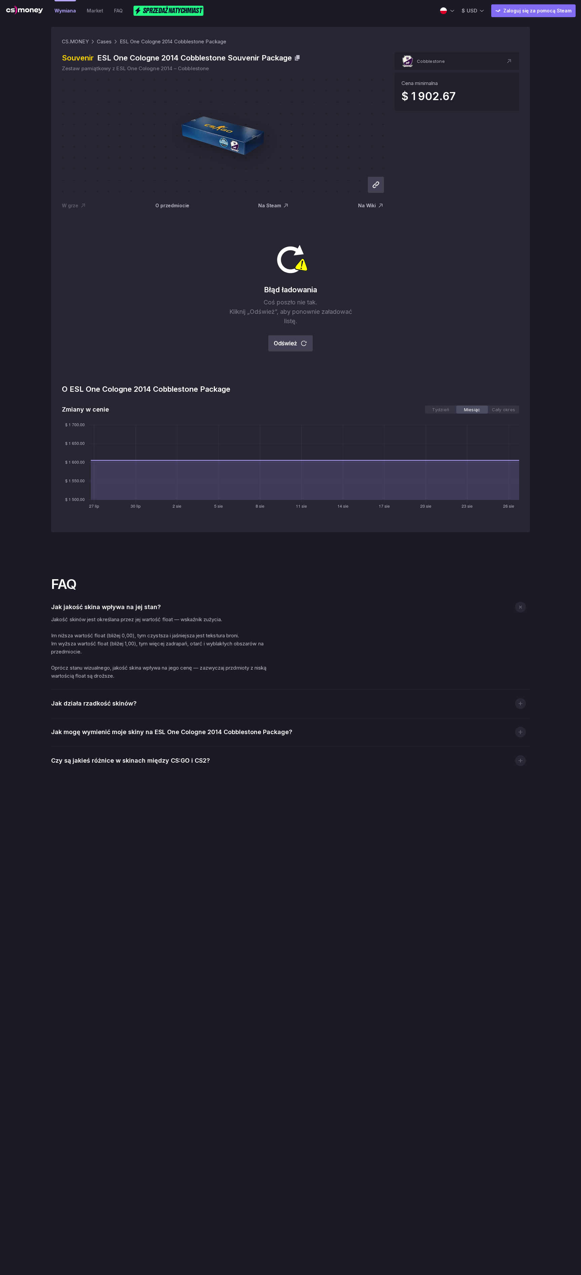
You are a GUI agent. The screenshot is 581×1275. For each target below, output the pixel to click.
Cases (104, 41)
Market (95, 10)
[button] (457, 61)
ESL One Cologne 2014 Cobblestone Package (173, 41)
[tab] (440, 410)
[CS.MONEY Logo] (24, 11)
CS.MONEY (75, 41)
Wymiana (65, 10)
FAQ (118, 10)
